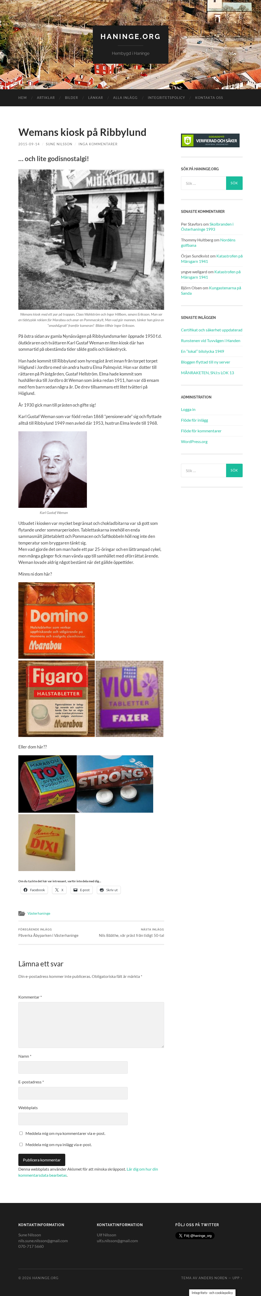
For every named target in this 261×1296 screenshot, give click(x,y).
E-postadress (31, 1081)
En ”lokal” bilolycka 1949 (202, 351)
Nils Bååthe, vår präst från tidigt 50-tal (131, 933)
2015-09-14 (29, 144)
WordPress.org (194, 441)
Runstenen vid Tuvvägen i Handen (210, 340)
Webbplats (28, 1107)
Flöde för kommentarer (201, 430)
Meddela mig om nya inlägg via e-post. (58, 1144)
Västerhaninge (39, 913)
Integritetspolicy (166, 98)
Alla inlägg (125, 98)
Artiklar (46, 98)
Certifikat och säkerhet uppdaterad (211, 329)
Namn (24, 1056)
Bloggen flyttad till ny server (205, 361)
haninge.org (130, 36)
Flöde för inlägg (194, 420)
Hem (22, 98)
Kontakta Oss (209, 98)
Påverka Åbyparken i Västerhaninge (48, 933)
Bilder (71, 98)
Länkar (95, 98)
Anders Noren (213, 1278)
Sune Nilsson (59, 144)
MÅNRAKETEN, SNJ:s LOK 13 (207, 372)
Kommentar (30, 996)
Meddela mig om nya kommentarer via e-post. (65, 1133)
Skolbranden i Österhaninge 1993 (207, 227)
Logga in (188, 409)
